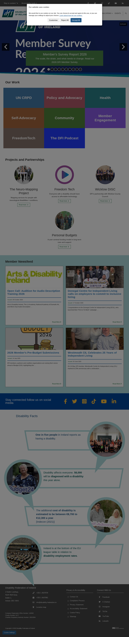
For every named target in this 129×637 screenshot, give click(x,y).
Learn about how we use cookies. (70, 15)
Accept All (76, 20)
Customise (53, 20)
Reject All (65, 20)
